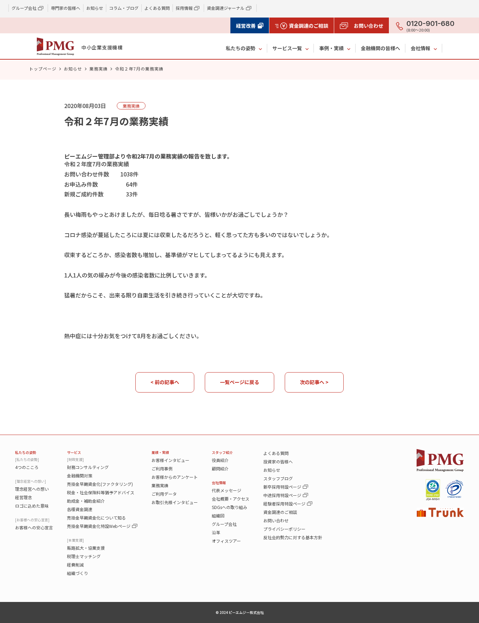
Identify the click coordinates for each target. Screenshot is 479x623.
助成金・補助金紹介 (86, 501)
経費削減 (75, 565)
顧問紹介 (220, 468)
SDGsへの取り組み (229, 507)
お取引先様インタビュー (174, 502)
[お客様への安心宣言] (32, 519)
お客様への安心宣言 (34, 527)
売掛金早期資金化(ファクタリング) (100, 484)
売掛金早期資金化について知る (96, 518)
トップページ (42, 69)
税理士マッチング (84, 556)
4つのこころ (27, 467)
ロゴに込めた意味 (32, 506)
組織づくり (77, 573)
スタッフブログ (278, 478)
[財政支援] (75, 459)
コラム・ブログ (124, 8)
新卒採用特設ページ (282, 487)
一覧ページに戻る (239, 382)
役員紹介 (220, 460)
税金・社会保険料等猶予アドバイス (100, 492)
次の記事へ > (314, 382)
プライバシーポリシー (284, 529)
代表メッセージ (226, 490)
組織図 (218, 515)
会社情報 (420, 48)
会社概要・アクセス (230, 499)
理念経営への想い (32, 489)
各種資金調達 (79, 509)
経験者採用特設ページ (284, 504)
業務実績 (98, 69)
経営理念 (23, 497)
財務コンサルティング (88, 467)
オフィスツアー (226, 541)
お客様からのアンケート (174, 477)
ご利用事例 (162, 468)
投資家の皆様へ (278, 461)
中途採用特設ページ (282, 495)
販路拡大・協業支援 (86, 548)
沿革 (216, 532)
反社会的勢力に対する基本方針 (292, 537)
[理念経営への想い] (30, 481)
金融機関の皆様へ (380, 48)
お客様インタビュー (170, 460)
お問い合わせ (276, 520)
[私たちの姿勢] (27, 459)
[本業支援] (75, 540)
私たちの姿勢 (240, 48)
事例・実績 (331, 48)
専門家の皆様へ (65, 8)
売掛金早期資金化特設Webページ (98, 526)
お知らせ (94, 8)
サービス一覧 (287, 48)
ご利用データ (164, 494)
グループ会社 (224, 524)
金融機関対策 (79, 475)
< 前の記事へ (164, 382)
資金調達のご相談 (280, 512)
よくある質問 (157, 8)
